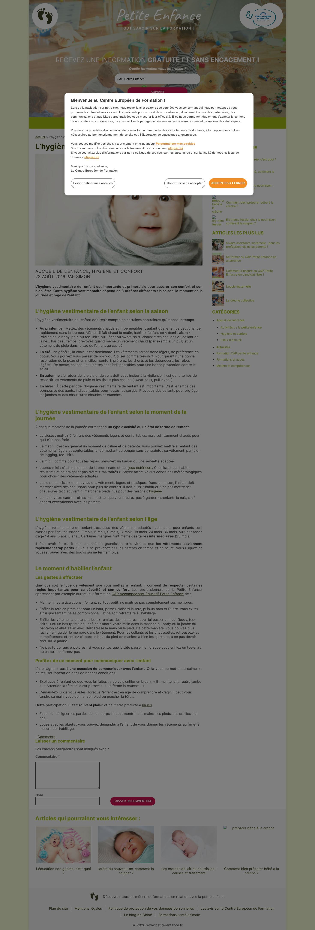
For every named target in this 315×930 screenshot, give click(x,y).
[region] (159, 144)
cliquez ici (175, 148)
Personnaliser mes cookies (175, 143)
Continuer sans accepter (185, 183)
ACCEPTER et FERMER (228, 183)
